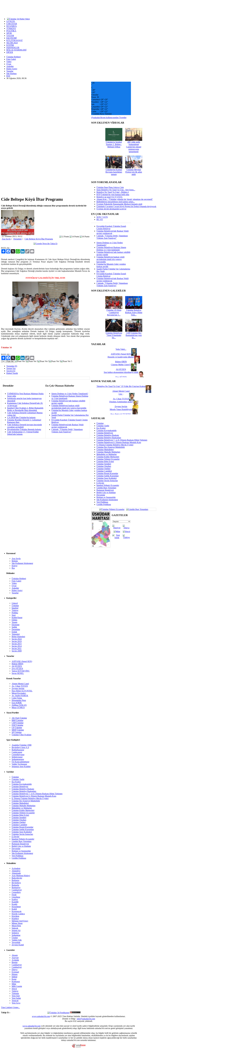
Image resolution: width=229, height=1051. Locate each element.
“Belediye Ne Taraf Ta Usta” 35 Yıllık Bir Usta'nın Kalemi (121, 386)
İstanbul (15, 608)
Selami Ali (16, 930)
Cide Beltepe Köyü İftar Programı (39, 239)
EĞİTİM (10, 45)
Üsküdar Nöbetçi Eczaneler (108, 459)
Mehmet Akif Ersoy (20, 921)
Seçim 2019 (17, 641)
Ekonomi (15, 625)
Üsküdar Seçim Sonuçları (107, 480)
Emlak (14, 632)
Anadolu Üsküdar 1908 (21, 745)
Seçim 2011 (16, 648)
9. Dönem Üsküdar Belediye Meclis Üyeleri (114, 445)
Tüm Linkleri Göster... (10, 1007)
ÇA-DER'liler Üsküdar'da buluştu (21, 417)
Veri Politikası (102, 502)
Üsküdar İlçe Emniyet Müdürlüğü (110, 447)
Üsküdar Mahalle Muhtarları (108, 452)
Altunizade (16, 873)
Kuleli (14, 909)
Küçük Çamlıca (18, 914)
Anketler (10, 66)
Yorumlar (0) (11, 366)
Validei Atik (17, 940)
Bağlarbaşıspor (18, 750)
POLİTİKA (11, 31)
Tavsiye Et (10, 371)
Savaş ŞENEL (18, 673)
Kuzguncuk (16, 911)
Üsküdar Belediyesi (104, 433)
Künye (14, 566)
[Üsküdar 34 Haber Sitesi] (18, 18)
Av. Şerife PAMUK (20, 695)
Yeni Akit (16, 996)
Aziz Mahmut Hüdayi (21, 875)
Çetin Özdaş (17, 698)
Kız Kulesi (100, 428)
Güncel (15, 603)
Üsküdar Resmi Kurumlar (107, 473)
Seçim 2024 (17, 639)
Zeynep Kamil (18, 945)
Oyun (8, 64)
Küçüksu (15, 916)
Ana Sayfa (6, 239)
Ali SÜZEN (17, 666)
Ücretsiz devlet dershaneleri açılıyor (111, 209)
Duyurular (100, 495)
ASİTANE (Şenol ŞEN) (22, 661)
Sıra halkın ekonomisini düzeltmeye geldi (121, 372)
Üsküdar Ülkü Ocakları (21, 735)
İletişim (15, 561)
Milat (14, 984)
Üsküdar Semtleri (103, 464)
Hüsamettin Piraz (19, 700)
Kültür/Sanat (17, 617)
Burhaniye (16, 887)
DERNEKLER (12, 47)
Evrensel (15, 972)
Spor (14, 615)
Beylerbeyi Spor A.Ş (20, 747)
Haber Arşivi (11, 69)
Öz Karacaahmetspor (20, 762)
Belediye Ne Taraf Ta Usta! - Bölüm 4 (112, 192)
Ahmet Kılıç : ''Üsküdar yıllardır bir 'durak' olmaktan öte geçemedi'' (124, 199)
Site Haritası (11, 73)
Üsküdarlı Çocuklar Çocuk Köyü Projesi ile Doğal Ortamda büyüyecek (126, 206)
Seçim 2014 (17, 646)
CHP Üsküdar (17, 723)
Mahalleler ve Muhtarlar (106, 454)
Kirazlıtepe (16, 906)
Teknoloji (16, 634)
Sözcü (14, 989)
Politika (15, 613)
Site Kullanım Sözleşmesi (107, 500)
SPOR (9, 33)
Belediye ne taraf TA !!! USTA (109, 197)
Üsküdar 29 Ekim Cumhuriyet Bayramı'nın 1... (113, 312)
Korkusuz (16, 981)
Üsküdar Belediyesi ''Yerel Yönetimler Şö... (114, 335)
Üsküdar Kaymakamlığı (106, 430)
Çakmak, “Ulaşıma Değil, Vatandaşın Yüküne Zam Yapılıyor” (67, 430)
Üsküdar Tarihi (102, 426)
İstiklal (14, 977)
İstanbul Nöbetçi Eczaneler (107, 485)
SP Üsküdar (17, 732)
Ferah (14, 895)
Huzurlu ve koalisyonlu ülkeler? (121, 357)
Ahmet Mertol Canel (20, 684)
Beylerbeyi (16, 883)
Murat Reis (16, 926)
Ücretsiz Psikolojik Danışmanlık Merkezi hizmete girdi (119, 204)
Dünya (14, 969)
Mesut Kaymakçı (19, 693)
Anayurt (15, 957)
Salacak (15, 928)
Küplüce (15, 918)
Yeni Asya (16, 1003)
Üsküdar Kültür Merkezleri (107, 457)
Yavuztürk (16, 942)
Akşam (15, 955)
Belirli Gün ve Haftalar (106, 492)
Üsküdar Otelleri (103, 469)
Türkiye (15, 610)
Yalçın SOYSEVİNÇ (21, 671)
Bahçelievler (17, 878)
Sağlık (14, 627)
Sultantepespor (18, 759)
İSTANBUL (11, 26)
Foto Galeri (11, 59)
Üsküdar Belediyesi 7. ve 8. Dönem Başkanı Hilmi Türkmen (121, 440)
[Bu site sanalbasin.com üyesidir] (79, 1047)
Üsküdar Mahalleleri (105, 449)
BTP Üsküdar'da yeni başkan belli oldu (112, 194)
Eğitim (14, 620)
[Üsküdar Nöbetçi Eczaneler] (111, 509)
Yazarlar (9, 71)
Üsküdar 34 (6, 347)
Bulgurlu (15, 885)
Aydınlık (15, 960)
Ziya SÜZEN (17, 668)
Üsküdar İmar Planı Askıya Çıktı (110, 187)
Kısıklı (14, 904)
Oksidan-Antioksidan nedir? (121, 402)
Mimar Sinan (17, 923)
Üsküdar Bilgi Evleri (105, 461)
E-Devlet (100, 483)
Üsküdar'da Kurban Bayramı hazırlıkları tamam (113, 171)
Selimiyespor (17, 757)
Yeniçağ (15, 1000)
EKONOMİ (11, 38)
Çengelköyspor (18, 754)
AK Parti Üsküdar (19, 718)
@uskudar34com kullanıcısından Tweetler (108, 117)
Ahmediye (16, 871)
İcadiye (15, 899)
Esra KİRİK (17, 703)
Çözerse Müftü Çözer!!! (121, 364)
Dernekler (17, 239)
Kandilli (15, 902)
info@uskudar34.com (86, 1019)
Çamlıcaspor (17, 752)
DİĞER (9, 52)
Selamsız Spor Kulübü (21, 766)
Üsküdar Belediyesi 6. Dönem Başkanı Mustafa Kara (118, 442)
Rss (13, 568)
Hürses (14, 974)
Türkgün (15, 993)
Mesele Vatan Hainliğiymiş (121, 409)
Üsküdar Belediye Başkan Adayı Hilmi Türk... (133, 312)
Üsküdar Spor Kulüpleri (106, 478)
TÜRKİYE (11, 28)
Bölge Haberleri (18, 636)
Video (8, 61)
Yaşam (14, 622)
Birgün (14, 962)
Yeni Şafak (16, 998)
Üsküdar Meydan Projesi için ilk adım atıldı (133, 171)
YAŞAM (10, 35)
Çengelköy (16, 892)
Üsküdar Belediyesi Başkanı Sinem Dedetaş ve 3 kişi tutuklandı (111, 248)
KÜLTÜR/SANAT (14, 40)
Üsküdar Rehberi (13, 57)
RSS (8, 76)
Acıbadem (16, 868)
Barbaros (15, 880)
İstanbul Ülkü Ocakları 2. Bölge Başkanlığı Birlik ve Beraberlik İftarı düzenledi (25, 409)
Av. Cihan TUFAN (20, 686)
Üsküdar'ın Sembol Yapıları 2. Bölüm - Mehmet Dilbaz (114, 144)
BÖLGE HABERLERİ (16, 50)
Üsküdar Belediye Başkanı (107, 435)
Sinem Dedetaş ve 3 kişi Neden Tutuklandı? (69, 393)
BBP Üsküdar (17, 720)
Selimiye (15, 933)
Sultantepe (16, 935)
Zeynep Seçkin (18, 688)
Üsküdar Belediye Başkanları (108, 437)
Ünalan (15, 937)
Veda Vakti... (121, 349)
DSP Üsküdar (17, 725)
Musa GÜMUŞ (18, 707)
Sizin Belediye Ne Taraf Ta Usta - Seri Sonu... (115, 190)
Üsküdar (100, 423)
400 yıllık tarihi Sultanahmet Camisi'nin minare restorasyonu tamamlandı (133, 147)
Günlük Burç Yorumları (106, 488)
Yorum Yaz (11, 368)
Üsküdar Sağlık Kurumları (107, 476)
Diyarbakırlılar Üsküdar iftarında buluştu (24, 429)
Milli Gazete (17, 986)
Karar (14, 979)
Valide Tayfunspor (19, 764)
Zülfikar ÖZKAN (19, 705)
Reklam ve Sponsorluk (106, 497)
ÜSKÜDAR (11, 24)
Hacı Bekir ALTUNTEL (22, 691)
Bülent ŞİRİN (17, 664)
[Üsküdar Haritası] (100, 547)
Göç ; (121, 394)
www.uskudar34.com (41, 1016)
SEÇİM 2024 (12, 43)
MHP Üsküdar (18, 730)
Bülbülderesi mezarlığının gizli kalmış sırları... (115, 202)
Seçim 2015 (17, 644)
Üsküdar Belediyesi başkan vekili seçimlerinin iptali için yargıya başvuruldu (68, 406)
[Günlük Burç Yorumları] (136, 509)
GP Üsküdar (17, 727)
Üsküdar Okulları (103, 466)
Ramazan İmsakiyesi (105, 490)
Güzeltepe (16, 897)
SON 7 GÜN (102, 217)
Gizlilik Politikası (103, 504)
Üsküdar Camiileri (104, 471)
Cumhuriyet (17, 890)
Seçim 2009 (17, 651)
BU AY (99, 219)
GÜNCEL (10, 21)
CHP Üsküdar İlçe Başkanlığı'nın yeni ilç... (134, 335)
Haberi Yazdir (12, 373)
